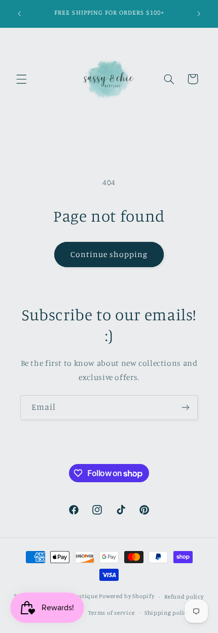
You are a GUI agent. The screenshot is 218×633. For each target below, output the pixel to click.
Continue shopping (109, 254)
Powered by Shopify (126, 596)
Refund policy (184, 596)
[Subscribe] (185, 407)
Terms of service (111, 612)
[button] (21, 79)
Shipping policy (167, 612)
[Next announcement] (199, 14)
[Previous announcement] (19, 14)
